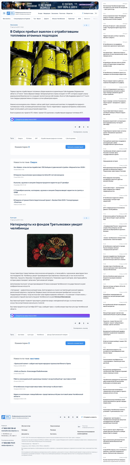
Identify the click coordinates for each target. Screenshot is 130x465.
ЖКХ (79, 18)
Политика (62, 13)
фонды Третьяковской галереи (57, 334)
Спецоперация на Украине (22, 18)
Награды (24, 430)
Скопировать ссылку (80, 132)
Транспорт (71, 18)
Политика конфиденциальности (88, 426)
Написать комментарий (75, 147)
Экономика (54, 13)
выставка (21, 334)
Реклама (53, 430)
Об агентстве (26, 426)
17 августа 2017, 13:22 (17, 27)
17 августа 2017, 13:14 (16, 220)
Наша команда (55, 426)
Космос (95, 18)
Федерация (46, 13)
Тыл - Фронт (37, 18)
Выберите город (88, 13)
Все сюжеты (6, 18)
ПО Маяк (29, 138)
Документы (25, 434)
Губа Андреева (70, 138)
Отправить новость (90, 417)
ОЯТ (36, 138)
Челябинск (40, 334)
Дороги (46, 18)
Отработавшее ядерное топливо (51, 138)
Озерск (20, 138)
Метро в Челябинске (58, 18)
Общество (69, 13)
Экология (87, 18)
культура (30, 334)
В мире (40, 13)
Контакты (53, 434)
